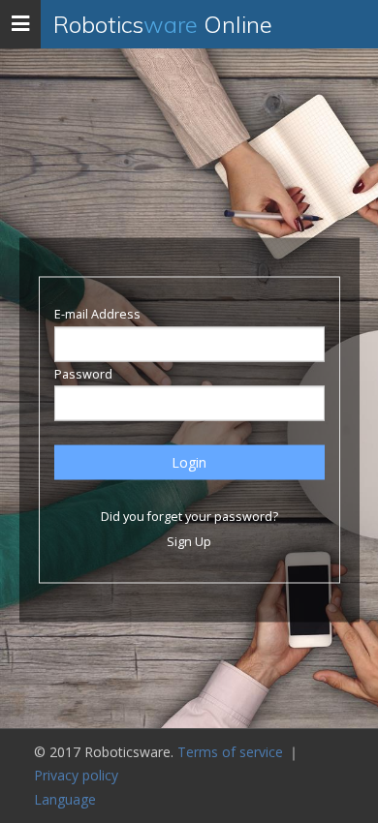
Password (83, 373)
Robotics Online (162, 24)
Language (65, 799)
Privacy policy (76, 775)
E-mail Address (97, 314)
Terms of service (232, 752)
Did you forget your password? (189, 516)
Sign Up (189, 541)
